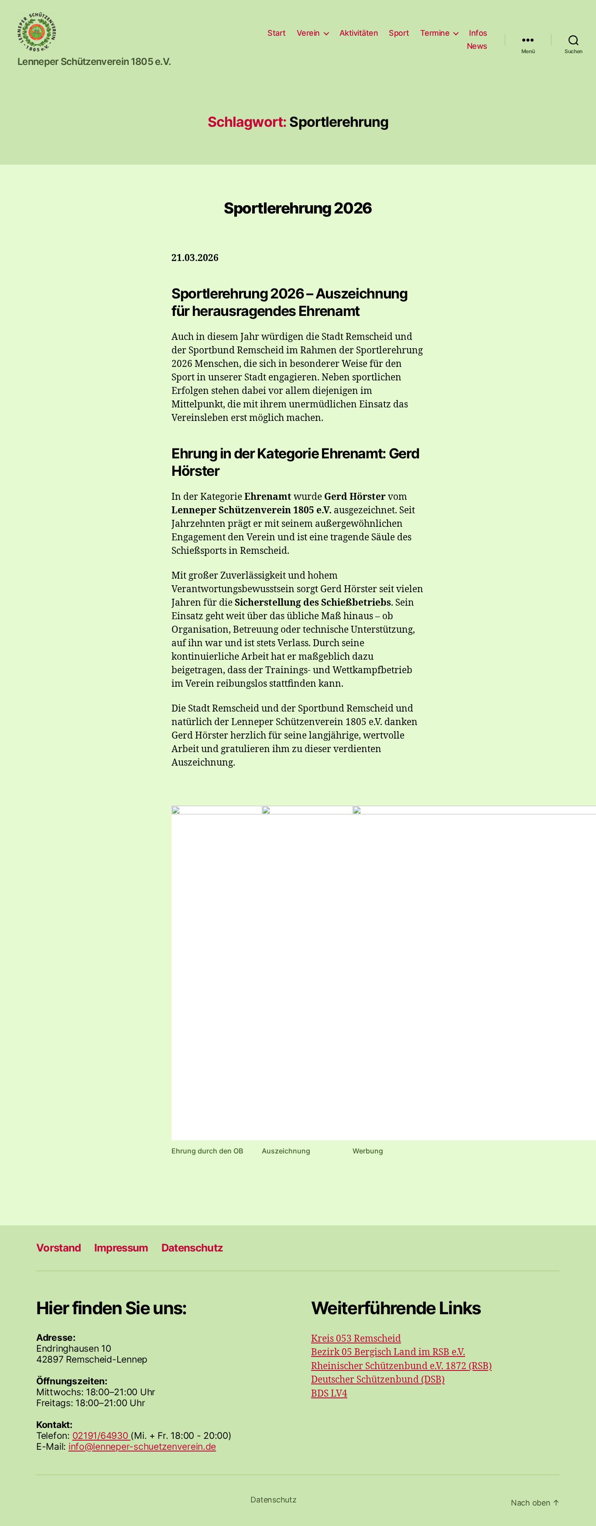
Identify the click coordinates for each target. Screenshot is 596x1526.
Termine (435, 32)
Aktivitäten (358, 32)
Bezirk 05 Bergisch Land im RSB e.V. (388, 1352)
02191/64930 (101, 1435)
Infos (478, 32)
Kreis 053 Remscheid (356, 1339)
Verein (308, 32)
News (477, 46)
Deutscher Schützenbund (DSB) (378, 1380)
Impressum (121, 1247)
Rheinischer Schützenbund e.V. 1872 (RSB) (401, 1366)
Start (276, 32)
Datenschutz (192, 1247)
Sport (399, 32)
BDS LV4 (329, 1394)
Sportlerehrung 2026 (298, 208)
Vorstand (58, 1247)
